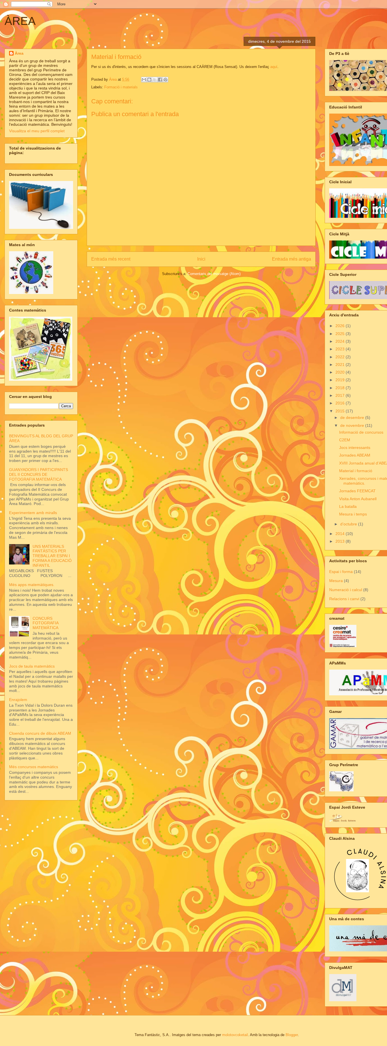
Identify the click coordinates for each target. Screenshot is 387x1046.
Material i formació (355, 470)
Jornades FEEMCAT (357, 491)
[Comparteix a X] (155, 79)
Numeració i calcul (345, 589)
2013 (340, 541)
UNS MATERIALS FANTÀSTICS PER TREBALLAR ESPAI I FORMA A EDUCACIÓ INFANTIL (52, 556)
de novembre (352, 425)
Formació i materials (121, 87)
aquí (273, 67)
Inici (201, 259)
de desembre (352, 417)
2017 (340, 395)
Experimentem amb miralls (33, 512)
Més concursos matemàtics (33, 766)
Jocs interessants (354, 447)
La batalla (348, 506)
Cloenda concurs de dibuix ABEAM (40, 733)
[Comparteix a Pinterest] (165, 79)
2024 (340, 341)
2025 (340, 333)
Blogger (292, 1035)
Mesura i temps (353, 514)
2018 (340, 387)
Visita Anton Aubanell (358, 499)
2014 (340, 533)
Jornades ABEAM (354, 455)
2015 (340, 411)
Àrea (19, 53)
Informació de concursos (361, 432)
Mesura (336, 580)
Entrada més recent (110, 259)
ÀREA (20, 21)
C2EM (344, 440)
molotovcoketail (235, 1035)
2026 (340, 325)
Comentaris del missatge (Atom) (214, 274)
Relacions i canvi (344, 599)
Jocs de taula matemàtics (32, 666)
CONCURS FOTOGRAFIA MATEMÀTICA (45, 623)
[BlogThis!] (149, 79)
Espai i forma (341, 571)
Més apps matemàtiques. (31, 584)
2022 (340, 357)
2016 (340, 403)
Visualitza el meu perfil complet (37, 131)
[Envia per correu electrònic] (144, 79)
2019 (340, 380)
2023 (340, 349)
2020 (340, 372)
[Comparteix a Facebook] (160, 79)
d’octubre (349, 524)
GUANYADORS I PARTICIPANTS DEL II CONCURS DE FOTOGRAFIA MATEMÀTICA (38, 474)
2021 (340, 364)
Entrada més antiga (291, 259)
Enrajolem (18, 699)
